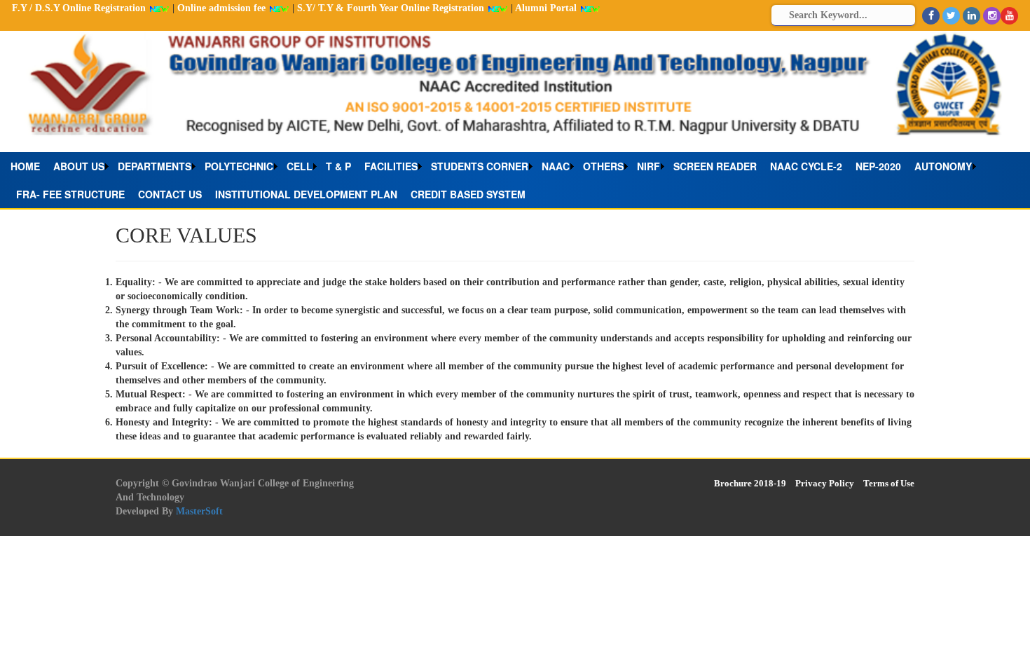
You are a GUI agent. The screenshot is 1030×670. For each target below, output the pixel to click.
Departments (154, 166)
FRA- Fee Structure (70, 194)
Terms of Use (888, 483)
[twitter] (951, 16)
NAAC (556, 166)
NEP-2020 (878, 166)
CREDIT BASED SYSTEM (468, 194)
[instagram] (992, 16)
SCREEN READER (715, 166)
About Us (78, 166)
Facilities (391, 166)
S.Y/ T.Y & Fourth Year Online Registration (392, 8)
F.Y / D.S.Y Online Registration (80, 8)
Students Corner (479, 166)
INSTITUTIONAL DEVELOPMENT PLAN (306, 194)
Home (25, 166)
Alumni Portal (547, 8)
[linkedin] (971, 16)
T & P (338, 166)
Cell (300, 166)
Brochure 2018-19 (750, 483)
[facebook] (931, 16)
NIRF (648, 166)
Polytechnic (239, 166)
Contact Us (170, 194)
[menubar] (515, 180)
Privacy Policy (824, 483)
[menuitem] (29, 166)
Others (603, 166)
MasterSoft (199, 511)
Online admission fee (222, 8)
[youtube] (1009, 16)
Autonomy (943, 166)
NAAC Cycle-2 (806, 166)
